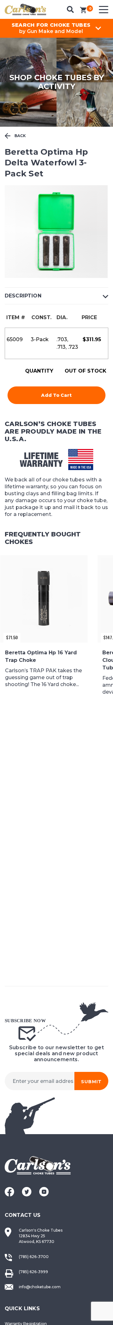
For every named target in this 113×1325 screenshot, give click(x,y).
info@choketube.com (40, 1286)
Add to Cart (56, 395)
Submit (91, 1081)
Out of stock (85, 371)
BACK (19, 135)
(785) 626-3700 (34, 1256)
